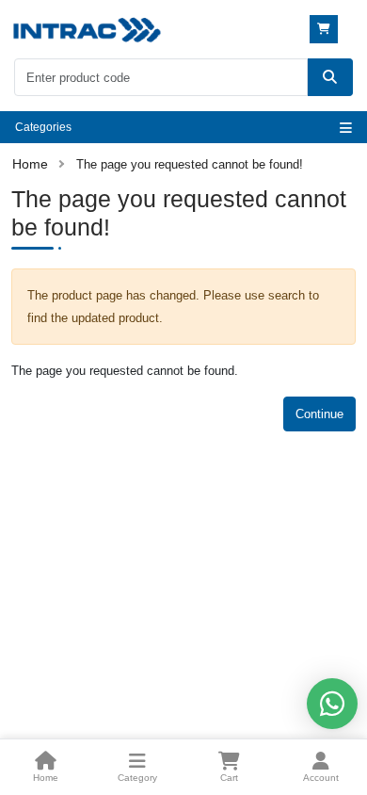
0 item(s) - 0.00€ (326, 29)
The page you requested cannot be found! (189, 164)
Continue (319, 414)
